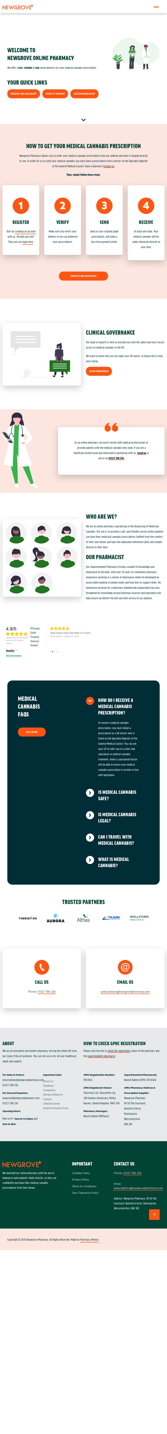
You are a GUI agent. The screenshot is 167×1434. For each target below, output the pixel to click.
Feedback (48, 1085)
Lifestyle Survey (51, 1103)
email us (141, 452)
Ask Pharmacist (84, 93)
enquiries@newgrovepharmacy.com (20, 1097)
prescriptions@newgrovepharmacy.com (125, 992)
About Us (48, 1081)
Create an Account (24, 93)
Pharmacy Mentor (89, 1239)
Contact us (108, 166)
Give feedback (99, 371)
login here (28, 241)
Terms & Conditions (84, 1186)
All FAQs (32, 732)
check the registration (118, 1050)
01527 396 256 (116, 458)
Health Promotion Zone (55, 1108)
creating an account (25, 231)
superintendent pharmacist (101, 1055)
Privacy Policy (80, 1180)
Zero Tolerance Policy (85, 1193)
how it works (55, 93)
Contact (47, 1099)
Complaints (49, 1090)
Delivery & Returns (53, 1094)
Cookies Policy (81, 1173)
